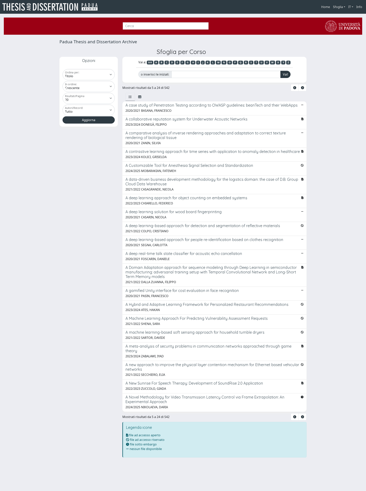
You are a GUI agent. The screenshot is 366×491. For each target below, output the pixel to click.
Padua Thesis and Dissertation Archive (98, 42)
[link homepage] (51, 6)
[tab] (130, 97)
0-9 (150, 62)
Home (325, 7)
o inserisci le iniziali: (155, 74)
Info (359, 7)
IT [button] (349, 7)
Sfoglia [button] (338, 7)
